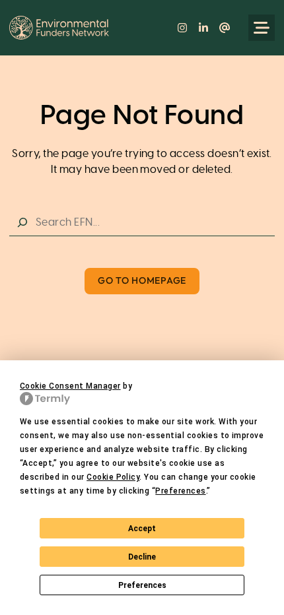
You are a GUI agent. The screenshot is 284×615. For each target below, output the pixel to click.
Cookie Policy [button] (113, 477)
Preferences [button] (180, 491)
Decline (142, 557)
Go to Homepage (142, 280)
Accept (142, 528)
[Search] (22, 222)
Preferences (142, 585)
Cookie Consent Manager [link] (70, 386)
